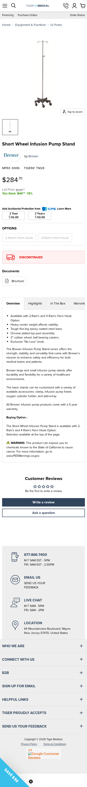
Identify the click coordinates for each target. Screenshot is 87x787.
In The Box (57, 303)
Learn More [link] (64, 209)
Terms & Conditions (54, 744)
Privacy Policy (29, 744)
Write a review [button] (43, 502)
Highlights (35, 303)
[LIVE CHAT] (43, 605)
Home (6, 25)
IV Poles (56, 25)
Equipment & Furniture (30, 25)
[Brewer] (11, 156)
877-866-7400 (66, 5)
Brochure (18, 281)
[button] (15, 772)
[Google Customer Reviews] (43, 753)
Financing (8, 15)
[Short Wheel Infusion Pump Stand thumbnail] (10, 127)
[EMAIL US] (43, 582)
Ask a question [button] (43, 512)
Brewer (33, 156)
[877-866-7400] (43, 559)
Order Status (77, 15)
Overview (13, 303)
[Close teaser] (31, 781)
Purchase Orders (27, 15)
